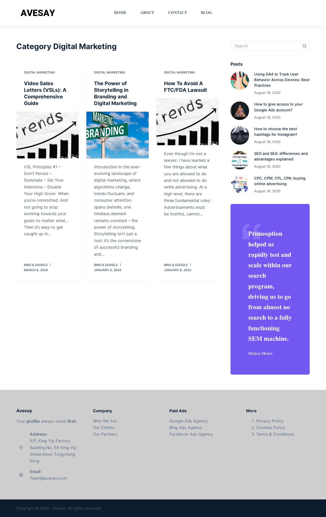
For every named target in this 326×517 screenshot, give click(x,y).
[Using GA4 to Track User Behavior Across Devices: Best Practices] (239, 80)
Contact (177, 12)
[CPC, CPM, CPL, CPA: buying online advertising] (239, 184)
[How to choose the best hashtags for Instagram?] (239, 135)
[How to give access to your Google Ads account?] (239, 110)
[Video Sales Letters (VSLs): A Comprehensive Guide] (47, 135)
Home (120, 12)
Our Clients (103, 427)
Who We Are (105, 420)
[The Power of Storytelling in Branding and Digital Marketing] (117, 135)
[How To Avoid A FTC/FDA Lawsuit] (187, 121)
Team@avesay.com (48, 478)
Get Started (294, 12)
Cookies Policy (270, 427)
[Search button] (305, 46)
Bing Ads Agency (185, 427)
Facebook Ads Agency (191, 434)
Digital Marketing (39, 72)
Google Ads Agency (188, 420)
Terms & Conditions (275, 434)
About (147, 12)
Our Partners (105, 434)
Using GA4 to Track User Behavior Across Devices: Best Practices (281, 80)
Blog (206, 12)
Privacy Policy (269, 420)
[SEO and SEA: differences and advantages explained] (239, 160)
